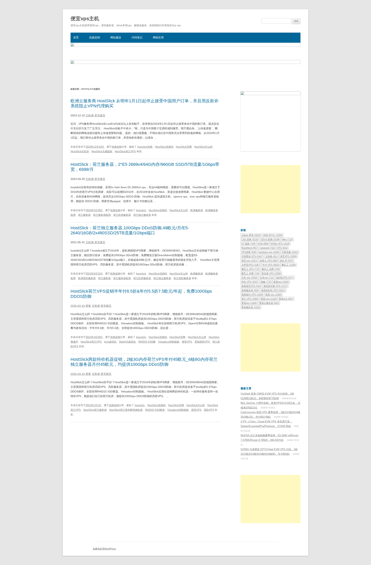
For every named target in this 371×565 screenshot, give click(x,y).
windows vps (269, 252)
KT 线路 (248, 243)
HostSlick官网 (184, 146)
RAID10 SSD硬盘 (155, 409)
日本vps (267, 277)
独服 (266, 281)
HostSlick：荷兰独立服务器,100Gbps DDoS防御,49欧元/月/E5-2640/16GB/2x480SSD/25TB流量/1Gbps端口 (130, 230)
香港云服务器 (269, 303)
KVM (263, 243)
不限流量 (290, 252)
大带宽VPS (250, 264)
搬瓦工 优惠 (271, 269)
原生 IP (286, 260)
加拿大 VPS (269, 260)
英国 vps (273, 294)
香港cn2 (286, 298)
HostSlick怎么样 (203, 146)
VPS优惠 (249, 252)
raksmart (267, 247)
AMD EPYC (273, 235)
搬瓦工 (289, 264)
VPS (282, 247)
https (287, 239)
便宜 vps (249, 260)
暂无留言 (99, 115)
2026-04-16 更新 (81, 305)
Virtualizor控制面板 (168, 341)
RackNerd (249, 247)
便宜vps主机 (85, 18)
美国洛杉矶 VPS (273, 290)
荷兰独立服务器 (142, 214)
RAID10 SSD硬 (147, 341)
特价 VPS (250, 281)
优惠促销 (94, 37)
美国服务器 (250, 290)
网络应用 (158, 37)
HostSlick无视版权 (101, 151)
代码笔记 (137, 37)
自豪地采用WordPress (104, 548)
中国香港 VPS (252, 256)
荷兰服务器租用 (102, 214)
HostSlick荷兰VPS (125, 151)
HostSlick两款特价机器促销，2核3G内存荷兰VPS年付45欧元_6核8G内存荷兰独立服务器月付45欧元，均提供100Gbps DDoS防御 (144, 362)
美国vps (281, 281)
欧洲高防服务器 (87, 278)
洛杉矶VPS (285, 277)
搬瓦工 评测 (250, 273)
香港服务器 (250, 307)
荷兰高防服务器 (182, 278)
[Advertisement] (270, 189)
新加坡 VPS (271, 273)
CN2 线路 (250, 239)
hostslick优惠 (144, 146)
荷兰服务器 (84, 214)
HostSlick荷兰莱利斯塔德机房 (126, 409)
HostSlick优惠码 (164, 146)
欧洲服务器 (196, 210)
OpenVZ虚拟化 (127, 341)
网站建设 (115, 37)
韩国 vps (269, 298)
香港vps (249, 303)
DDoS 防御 (270, 239)
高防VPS (209, 409)
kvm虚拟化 (110, 341)
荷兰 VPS (250, 298)
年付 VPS (271, 264)
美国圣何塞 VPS (275, 286)
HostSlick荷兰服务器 (95, 409)
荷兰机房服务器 (122, 214)
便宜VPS (187, 341)
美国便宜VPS (251, 286)
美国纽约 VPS (252, 294)
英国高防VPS (202, 341)
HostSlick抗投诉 (80, 151)
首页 (76, 37)
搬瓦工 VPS (250, 269)
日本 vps (249, 277)
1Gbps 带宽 (251, 235)
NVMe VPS (280, 243)
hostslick (141, 210)
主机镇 (271, 256)
